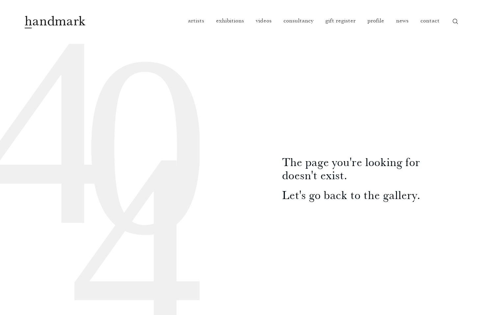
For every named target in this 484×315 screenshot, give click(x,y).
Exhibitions (230, 20)
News (402, 20)
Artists (196, 20)
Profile (375, 20)
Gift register (340, 20)
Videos (264, 20)
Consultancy (298, 20)
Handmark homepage (55, 22)
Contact (430, 20)
